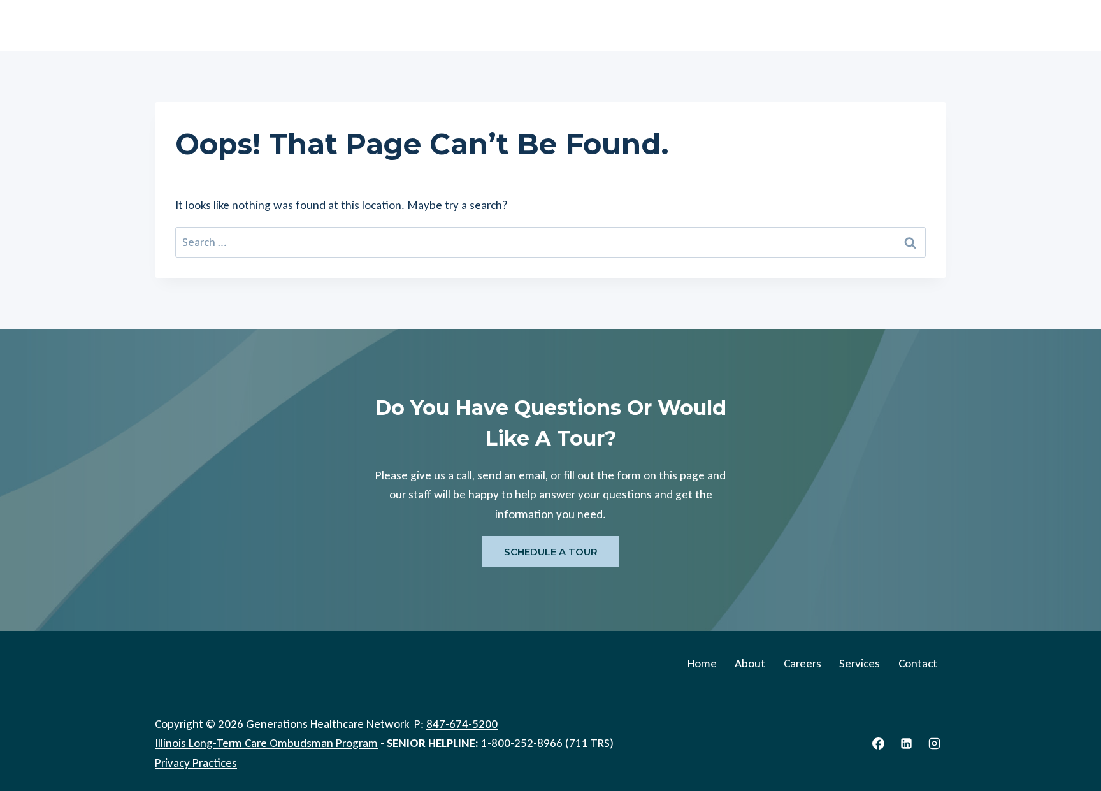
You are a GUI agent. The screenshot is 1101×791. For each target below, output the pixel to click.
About (738, 25)
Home (686, 25)
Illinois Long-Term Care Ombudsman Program (266, 743)
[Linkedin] (906, 743)
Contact (916, 25)
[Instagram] (934, 743)
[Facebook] (879, 743)
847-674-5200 (462, 723)
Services (853, 25)
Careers (793, 25)
